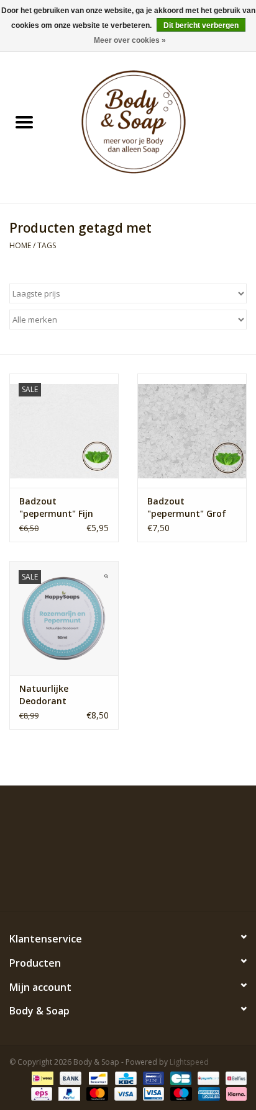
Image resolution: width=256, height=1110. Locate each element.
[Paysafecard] (207, 1077)
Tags (46, 245)
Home (20, 245)
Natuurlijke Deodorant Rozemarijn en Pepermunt (50, 695)
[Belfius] (234, 1077)
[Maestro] (180, 1093)
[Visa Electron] (152, 1093)
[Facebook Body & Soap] (83, 883)
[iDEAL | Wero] (41, 1077)
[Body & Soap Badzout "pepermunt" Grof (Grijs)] (192, 431)
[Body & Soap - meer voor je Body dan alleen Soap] (152, 123)
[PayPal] (68, 1093)
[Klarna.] (234, 1093)
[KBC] (124, 1077)
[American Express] (208, 1093)
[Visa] (124, 1093)
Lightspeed (189, 1062)
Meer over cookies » (130, 40)
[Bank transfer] (69, 1077)
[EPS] (40, 1093)
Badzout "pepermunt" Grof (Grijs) (186, 507)
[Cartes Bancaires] (179, 1077)
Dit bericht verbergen (201, 25)
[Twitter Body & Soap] (106, 883)
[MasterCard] (96, 1093)
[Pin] (152, 1077)
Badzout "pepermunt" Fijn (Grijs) (56, 507)
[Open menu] (24, 121)
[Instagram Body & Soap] (173, 883)
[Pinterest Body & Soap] (128, 883)
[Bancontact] (97, 1077)
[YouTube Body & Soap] (150, 883)
